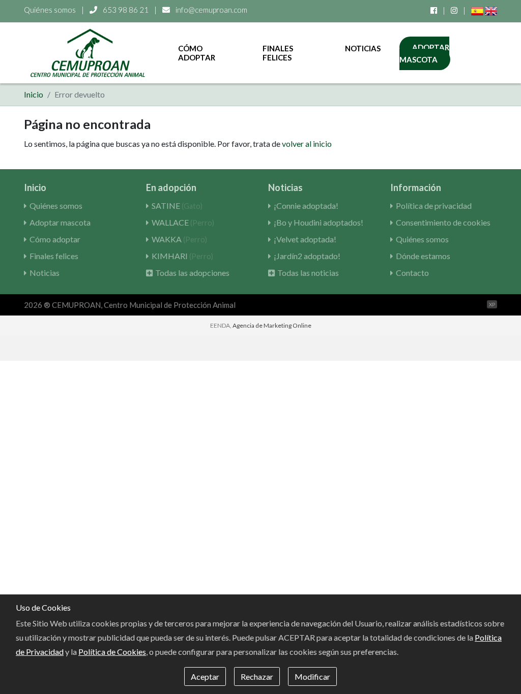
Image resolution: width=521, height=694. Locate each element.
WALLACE (183, 222)
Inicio (33, 94)
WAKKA (179, 239)
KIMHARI (182, 256)
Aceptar (205, 676)
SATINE (177, 205)
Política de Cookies (112, 651)
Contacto (412, 272)
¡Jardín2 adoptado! (307, 256)
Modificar (312, 676)
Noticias (363, 48)
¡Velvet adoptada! (305, 239)
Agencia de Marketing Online (272, 325)
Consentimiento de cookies (443, 222)
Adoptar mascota (424, 53)
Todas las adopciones (192, 272)
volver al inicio (307, 143)
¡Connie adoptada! (306, 205)
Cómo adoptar (196, 53)
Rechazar (257, 676)
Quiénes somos (50, 9)
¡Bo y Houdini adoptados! (318, 222)
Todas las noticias (308, 272)
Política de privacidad (434, 205)
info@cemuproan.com (210, 9)
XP (492, 304)
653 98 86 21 (125, 9)
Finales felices (278, 53)
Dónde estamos (423, 256)
